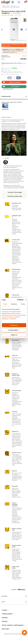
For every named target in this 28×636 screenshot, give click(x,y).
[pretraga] (19, 2)
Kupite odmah (15, 86)
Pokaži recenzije (18, 15)
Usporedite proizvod (8, 89)
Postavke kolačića (13, 330)
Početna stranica (4, 5)
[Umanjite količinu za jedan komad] (9, 77)
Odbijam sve (14, 335)
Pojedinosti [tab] (14, 304)
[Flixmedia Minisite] (5, 106)
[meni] (13, 2)
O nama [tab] (23, 304)
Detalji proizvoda (6, 96)
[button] (14, 192)
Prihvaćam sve (14, 325)
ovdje (15, 52)
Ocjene (3, 601)
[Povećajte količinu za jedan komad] (18, 77)
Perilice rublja (12, 5)
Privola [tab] (5, 304)
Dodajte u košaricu (15, 82)
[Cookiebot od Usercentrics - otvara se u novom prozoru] (18, 300)
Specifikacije (4, 596)
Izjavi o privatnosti (8, 317)
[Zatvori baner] (25, 299)
